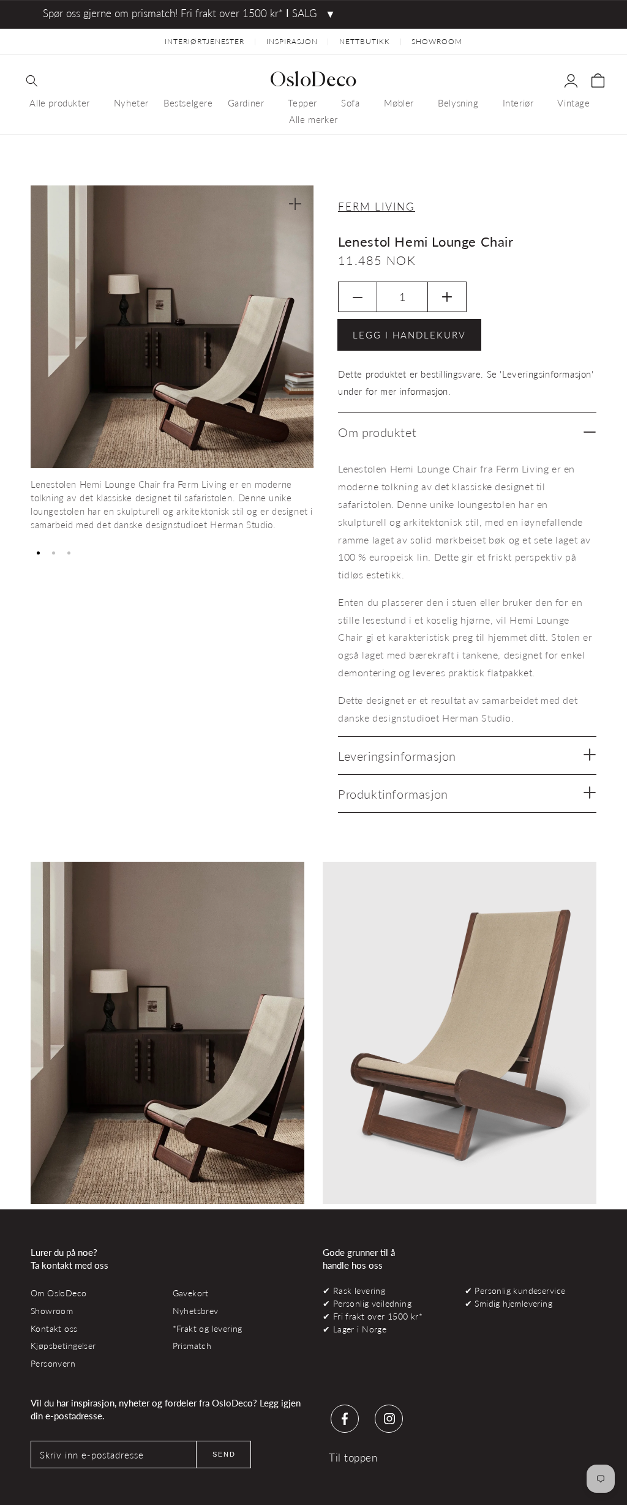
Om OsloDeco (59, 1293)
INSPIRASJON (292, 41)
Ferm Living (376, 206)
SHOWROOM (436, 41)
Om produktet (377, 432)
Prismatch (192, 1345)
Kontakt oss (54, 1328)
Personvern (53, 1363)
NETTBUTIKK (364, 41)
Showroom (52, 1310)
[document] (172, 362)
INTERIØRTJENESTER (204, 41)
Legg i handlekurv (409, 334)
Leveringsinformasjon (397, 756)
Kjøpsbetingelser (63, 1345)
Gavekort (191, 1293)
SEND (224, 1454)
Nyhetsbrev (196, 1310)
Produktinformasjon (393, 793)
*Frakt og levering (207, 1328)
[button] (31, 80)
